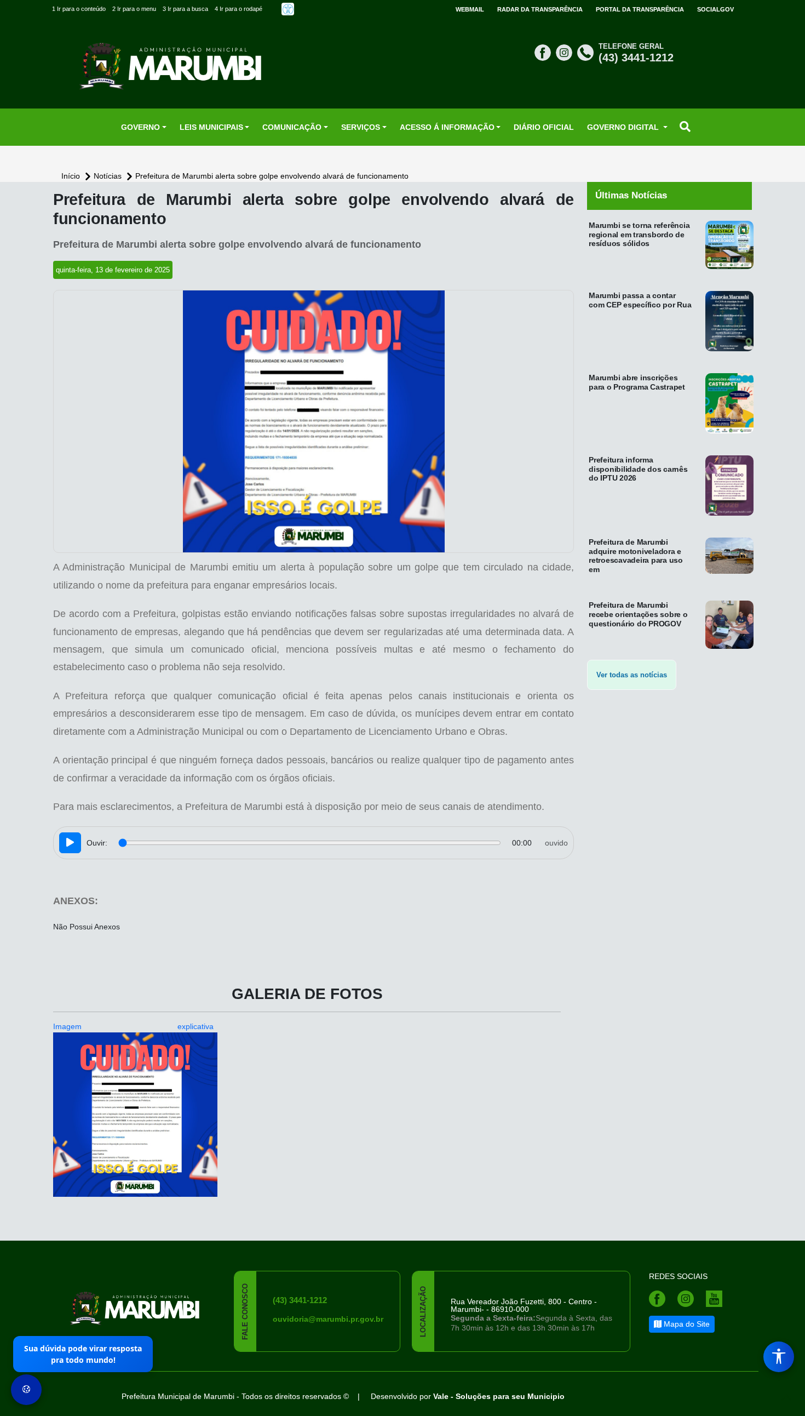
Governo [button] (140, 127)
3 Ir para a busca (185, 8)
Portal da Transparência (640, 9)
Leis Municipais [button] (211, 127)
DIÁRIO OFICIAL (544, 127)
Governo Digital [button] (624, 127)
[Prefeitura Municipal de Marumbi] (135, 1301)
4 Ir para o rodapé (238, 8)
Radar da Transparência (540, 9)
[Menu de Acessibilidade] (778, 1356)
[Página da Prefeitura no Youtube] (717, 1298)
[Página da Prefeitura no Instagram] (565, 52)
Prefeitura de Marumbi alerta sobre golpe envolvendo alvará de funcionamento (272, 176)
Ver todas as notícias (631, 675)
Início (71, 176)
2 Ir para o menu (134, 8)
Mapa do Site (686, 1324)
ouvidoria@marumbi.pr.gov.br (328, 1319)
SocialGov (715, 9)
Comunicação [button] (291, 127)
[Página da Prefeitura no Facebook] (544, 52)
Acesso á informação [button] (447, 127)
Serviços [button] (360, 127)
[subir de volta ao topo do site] (786, 1397)
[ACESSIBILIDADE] (287, 9)
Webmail (470, 9)
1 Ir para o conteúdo (79, 8)
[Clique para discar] (586, 52)
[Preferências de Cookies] (26, 1389)
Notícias (109, 176)
